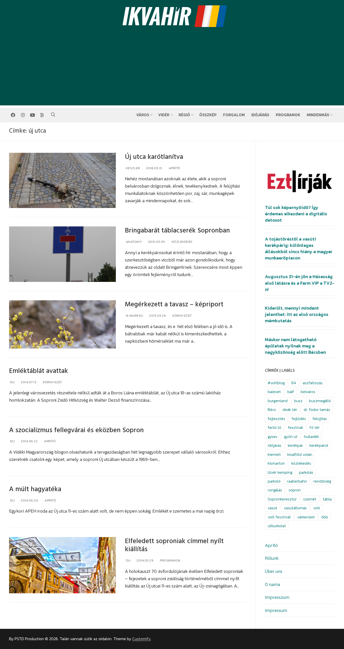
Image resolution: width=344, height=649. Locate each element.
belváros (308, 392)
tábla (327, 499)
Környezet (182, 315)
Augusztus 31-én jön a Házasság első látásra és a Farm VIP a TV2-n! (299, 282)
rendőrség (322, 481)
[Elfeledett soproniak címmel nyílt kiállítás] (62, 565)
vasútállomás (295, 508)
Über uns (273, 571)
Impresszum (277, 597)
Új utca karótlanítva (154, 157)
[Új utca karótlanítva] (62, 180)
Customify (141, 639)
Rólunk (272, 558)
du (12, 382)
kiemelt (274, 454)
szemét (309, 499)
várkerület (306, 517)
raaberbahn (297, 481)
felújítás (320, 419)
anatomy (133, 241)
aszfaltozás (313, 383)
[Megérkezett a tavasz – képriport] (62, 324)
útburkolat (277, 526)
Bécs (272, 409)
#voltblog (276, 383)
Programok (170, 560)
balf (290, 392)
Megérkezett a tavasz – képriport (174, 304)
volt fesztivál (279, 517)
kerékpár (295, 445)
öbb (324, 517)
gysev (273, 436)
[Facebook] (13, 115)
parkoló (274, 481)
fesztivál (295, 427)
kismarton (276, 463)
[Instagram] (23, 115)
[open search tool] (53, 114)
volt (316, 508)
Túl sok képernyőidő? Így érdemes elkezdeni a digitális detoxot (296, 213)
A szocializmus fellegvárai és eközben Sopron (76, 430)
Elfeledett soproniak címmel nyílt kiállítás (174, 545)
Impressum (276, 610)
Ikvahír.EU (134, 315)
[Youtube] (32, 115)
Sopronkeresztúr (282, 499)
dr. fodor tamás (317, 409)
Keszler (132, 168)
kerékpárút (318, 445)
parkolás (306, 472)
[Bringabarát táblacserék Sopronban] (62, 254)
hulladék (311, 436)
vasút (272, 508)
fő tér (314, 427)
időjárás (274, 445)
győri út (290, 436)
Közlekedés (182, 241)
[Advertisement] (172, 70)
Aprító (174, 168)
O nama (272, 584)
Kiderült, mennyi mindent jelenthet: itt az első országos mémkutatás (296, 314)
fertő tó (274, 427)
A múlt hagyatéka (35, 489)
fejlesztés (276, 419)
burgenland (278, 401)
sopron (295, 490)
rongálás (275, 490)
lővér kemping (280, 472)
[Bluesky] (42, 115)
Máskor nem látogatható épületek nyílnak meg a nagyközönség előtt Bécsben (295, 346)
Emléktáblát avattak (38, 371)
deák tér (290, 409)
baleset (274, 392)
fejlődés (299, 419)
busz (298, 401)
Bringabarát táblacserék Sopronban (177, 230)
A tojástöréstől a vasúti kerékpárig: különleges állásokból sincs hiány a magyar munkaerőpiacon (298, 248)
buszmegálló (320, 401)
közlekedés (301, 463)
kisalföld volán (299, 454)
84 (293, 383)
